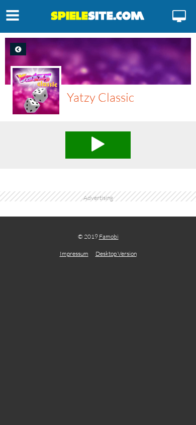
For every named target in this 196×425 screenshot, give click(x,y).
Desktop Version (116, 253)
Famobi (109, 236)
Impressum (74, 253)
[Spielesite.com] (98, 17)
